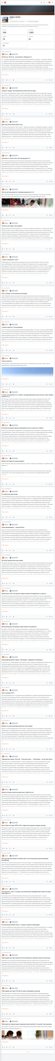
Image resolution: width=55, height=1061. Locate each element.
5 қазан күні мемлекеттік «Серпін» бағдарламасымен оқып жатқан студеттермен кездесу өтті (27, 395)
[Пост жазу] (41, 2)
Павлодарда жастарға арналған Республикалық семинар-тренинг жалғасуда (26, 958)
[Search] (44, 2)
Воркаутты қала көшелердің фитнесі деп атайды (17, 726)
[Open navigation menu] (2, 2)
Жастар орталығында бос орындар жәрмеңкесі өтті (18, 192)
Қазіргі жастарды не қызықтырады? (13, 461)
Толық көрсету (5, 74)
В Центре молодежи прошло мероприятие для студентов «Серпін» (23, 428)
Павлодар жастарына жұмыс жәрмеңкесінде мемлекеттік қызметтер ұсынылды (27, 1024)
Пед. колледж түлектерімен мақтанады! (14, 293)
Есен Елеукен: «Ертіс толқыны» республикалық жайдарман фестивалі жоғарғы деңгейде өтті (26, 892)
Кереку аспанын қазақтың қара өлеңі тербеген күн (18, 792)
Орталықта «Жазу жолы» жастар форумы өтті (16, 158)
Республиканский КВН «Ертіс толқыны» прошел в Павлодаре (21, 925)
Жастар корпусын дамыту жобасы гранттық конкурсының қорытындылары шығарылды (25, 859)
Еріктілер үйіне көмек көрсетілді (12, 124)
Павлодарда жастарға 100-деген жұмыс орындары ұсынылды (21, 991)
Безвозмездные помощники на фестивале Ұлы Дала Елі (19, 626)
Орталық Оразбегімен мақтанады (12, 560)
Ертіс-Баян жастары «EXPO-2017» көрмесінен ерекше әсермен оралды (24, 825)
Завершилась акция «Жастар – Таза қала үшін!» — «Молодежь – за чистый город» (27, 759)
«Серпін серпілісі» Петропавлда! (12, 327)
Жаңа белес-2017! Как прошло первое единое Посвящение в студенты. (24, 593)
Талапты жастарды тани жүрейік (12, 226)
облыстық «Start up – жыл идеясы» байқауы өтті (17, 57)
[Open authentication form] (52, 2)
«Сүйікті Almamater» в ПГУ (10, 260)
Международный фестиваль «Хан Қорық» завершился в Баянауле (22, 660)
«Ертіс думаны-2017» (8, 693)
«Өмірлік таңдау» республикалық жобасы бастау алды (19, 91)
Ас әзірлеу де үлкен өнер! (10, 494)
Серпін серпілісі (7, 361)
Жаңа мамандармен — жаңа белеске (13, 527)
